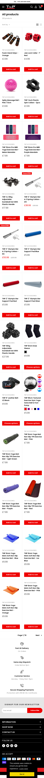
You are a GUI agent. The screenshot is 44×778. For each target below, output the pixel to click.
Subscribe (34, 710)
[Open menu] (3, 7)
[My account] (36, 7)
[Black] (25, 352)
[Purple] (29, 409)
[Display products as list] (41, 25)
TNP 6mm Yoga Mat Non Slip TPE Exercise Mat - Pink (33, 436)
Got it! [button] (22, 774)
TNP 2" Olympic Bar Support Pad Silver (32, 300)
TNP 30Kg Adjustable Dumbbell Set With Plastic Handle (10, 349)
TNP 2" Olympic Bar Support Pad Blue (32, 250)
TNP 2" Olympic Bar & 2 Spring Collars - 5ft (10, 251)
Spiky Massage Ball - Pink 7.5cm (11, 101)
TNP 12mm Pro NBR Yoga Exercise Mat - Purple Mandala (32, 149)
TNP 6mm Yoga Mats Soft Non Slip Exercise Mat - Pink (32, 588)
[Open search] (31, 7)
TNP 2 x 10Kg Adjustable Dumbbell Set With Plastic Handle (10, 200)
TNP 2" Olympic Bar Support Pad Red (10, 300)
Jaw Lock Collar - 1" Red (32, 54)
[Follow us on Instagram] (11, 745)
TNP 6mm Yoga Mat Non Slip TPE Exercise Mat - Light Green (11, 456)
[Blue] (38, 409)
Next (38, 635)
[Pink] (32, 409)
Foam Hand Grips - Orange (10, 54)
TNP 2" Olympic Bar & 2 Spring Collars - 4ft (32, 199)
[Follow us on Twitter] (7, 745)
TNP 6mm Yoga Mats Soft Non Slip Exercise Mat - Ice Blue (32, 557)
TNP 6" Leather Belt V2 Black (10, 399)
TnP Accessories (8, 50)
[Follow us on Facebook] (3, 745)
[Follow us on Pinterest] (15, 745)
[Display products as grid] (37, 25)
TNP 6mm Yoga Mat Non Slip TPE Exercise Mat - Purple (11, 506)
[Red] (25, 409)
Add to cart (11, 69)
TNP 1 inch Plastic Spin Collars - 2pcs (32, 101)
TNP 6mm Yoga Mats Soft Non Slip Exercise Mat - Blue (10, 555)
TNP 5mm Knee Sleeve (30, 347)
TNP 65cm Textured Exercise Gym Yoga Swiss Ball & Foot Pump (32, 401)
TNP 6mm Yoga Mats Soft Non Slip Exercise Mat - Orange (10, 609)
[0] (40, 7)
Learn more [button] (23, 769)
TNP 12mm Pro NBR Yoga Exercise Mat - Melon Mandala (10, 149)
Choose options (33, 367)
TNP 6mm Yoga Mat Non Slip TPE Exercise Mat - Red (33, 506)
